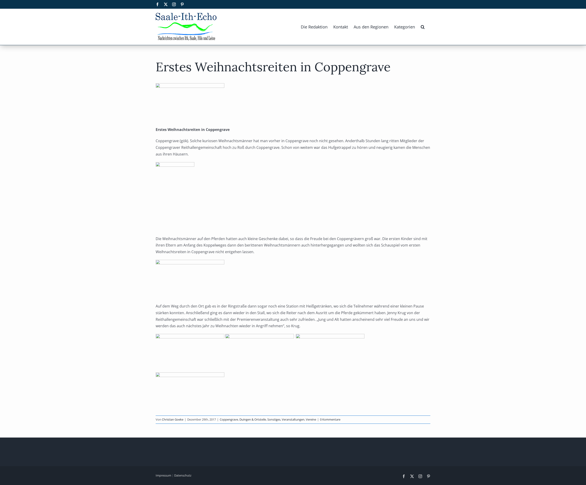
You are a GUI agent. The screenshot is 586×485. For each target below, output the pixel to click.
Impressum (163, 475)
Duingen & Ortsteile (252, 419)
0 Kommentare (330, 419)
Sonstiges (273, 419)
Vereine (311, 419)
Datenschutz (182, 475)
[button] (423, 27)
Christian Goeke (172, 419)
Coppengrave (229, 419)
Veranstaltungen (293, 419)
